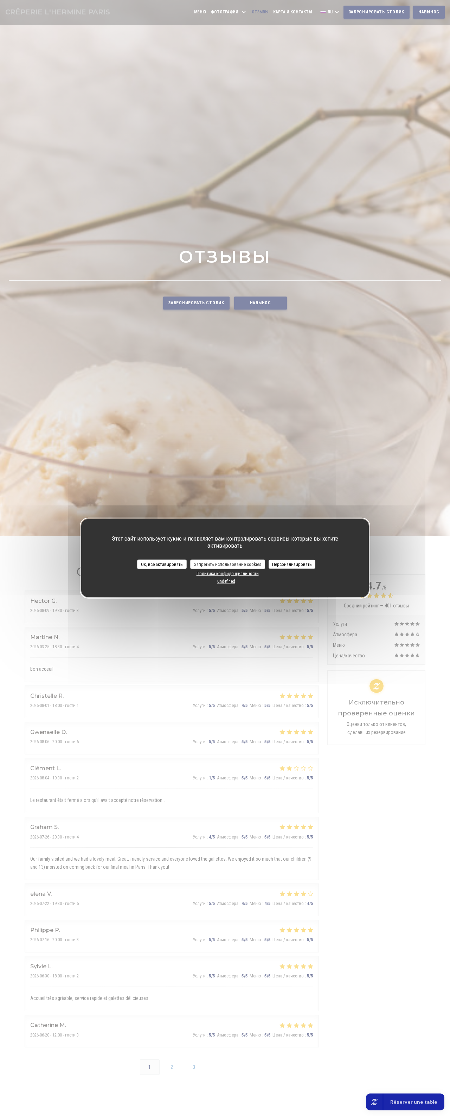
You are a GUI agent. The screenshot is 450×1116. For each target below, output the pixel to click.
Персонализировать (292, 564)
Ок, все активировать (162, 564)
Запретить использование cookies (227, 564)
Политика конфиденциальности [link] (228, 573)
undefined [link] (226, 580)
